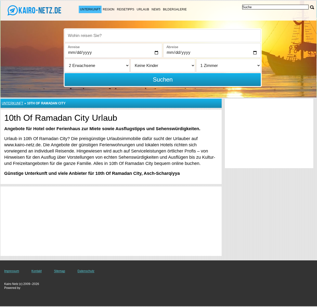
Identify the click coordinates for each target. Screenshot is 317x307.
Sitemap (59, 271)
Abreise (172, 47)
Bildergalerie (175, 9)
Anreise (74, 47)
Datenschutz (86, 271)
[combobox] (163, 36)
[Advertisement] (111, 221)
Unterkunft (90, 9)
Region (108, 9)
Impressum (11, 271)
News (156, 9)
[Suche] (312, 7)
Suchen (163, 79)
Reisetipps (125, 9)
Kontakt (36, 271)
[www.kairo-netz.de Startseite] (35, 10)
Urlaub (143, 9)
